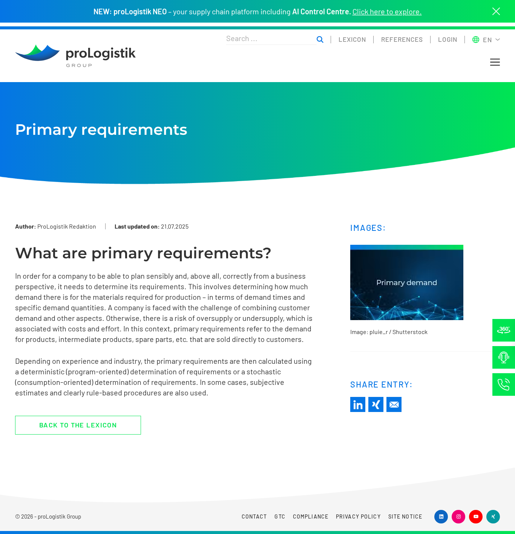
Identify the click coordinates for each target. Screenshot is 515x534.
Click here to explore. (387, 11)
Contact (254, 516)
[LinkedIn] (357, 404)
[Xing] (375, 404)
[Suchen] (320, 40)
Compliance (310, 516)
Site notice (405, 516)
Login (447, 39)
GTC (279, 516)
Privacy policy (358, 516)
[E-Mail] (394, 404)
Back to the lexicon (78, 425)
